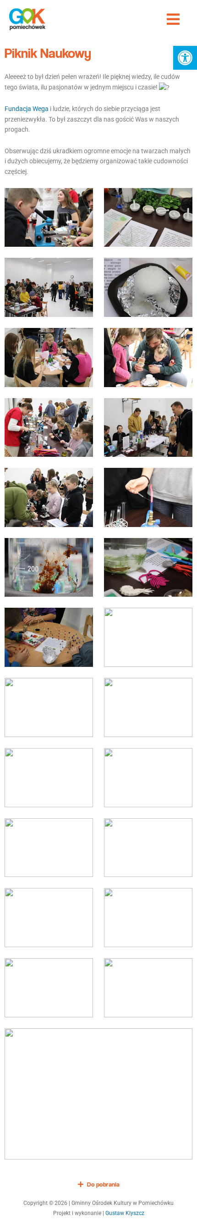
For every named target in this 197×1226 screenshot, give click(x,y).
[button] (185, 58)
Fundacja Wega (27, 108)
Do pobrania (103, 1184)
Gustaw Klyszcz (124, 1213)
